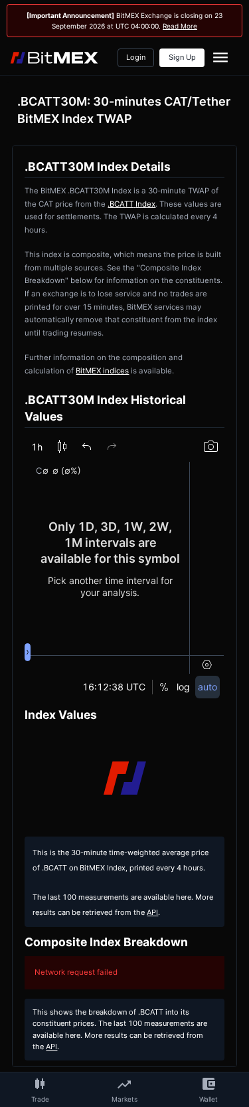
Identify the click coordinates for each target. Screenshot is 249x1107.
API (152, 912)
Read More (180, 26)
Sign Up (182, 57)
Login (135, 57)
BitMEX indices (102, 370)
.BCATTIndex (131, 204)
